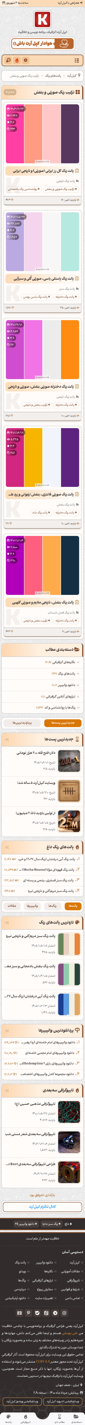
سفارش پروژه (45, 1289)
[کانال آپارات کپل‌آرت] (19, 1313)
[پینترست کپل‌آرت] (28, 1313)
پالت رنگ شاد (40, 512)
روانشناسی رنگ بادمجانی (22, 189)
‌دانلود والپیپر (64, 685)
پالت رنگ (20, 1263)
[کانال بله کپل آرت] (37, 1313)
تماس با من (72, 1298)
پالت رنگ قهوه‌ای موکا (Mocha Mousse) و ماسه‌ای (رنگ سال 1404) (46, 870)
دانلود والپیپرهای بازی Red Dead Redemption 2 (46, 1064)
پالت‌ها (73, 906)
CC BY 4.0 (43, 1362)
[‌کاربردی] (17, 60)
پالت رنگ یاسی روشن (35, 297)
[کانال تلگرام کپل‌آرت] (55, 1313)
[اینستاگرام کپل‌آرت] (64, 1313)
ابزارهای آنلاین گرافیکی (58, 697)
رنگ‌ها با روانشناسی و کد (60, 708)
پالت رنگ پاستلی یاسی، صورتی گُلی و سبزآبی (44, 279)
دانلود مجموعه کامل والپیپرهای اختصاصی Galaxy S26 (46, 1074)
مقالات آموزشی (70, 1271)
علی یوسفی (70, 1333)
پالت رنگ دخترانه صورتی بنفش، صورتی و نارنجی (41, 387)
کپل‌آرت (71, 75)
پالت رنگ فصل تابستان (61, 612)
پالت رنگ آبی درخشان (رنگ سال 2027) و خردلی (46, 859)
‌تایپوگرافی (73, 1281)
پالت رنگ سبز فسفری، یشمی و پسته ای (48, 880)
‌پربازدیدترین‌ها (22, 723)
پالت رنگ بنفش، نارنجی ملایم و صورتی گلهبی (43, 603)
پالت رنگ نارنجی (65, 181)
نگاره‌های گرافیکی (60, 662)
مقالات (12, 906)
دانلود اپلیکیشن (15, 1298)
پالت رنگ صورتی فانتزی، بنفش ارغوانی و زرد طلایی (39, 495)
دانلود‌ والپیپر (44, 1263)
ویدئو (22, 1271)
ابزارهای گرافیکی (42, 1281)
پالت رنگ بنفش (66, 504)
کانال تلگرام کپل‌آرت (42, 1207)
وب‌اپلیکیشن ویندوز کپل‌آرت (22, 1401)
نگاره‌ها (48, 1271)
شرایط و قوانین (70, 1289)
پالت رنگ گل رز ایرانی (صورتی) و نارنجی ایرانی (43, 171)
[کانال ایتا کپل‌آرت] (46, 1313)
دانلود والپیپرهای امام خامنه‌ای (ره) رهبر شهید (47, 1042)
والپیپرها (32, 906)
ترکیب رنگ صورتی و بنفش (59, 189)
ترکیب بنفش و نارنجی (35, 405)
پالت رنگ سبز (67, 289)
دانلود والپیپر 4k (24, 1224)
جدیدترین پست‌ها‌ (63, 723)
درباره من (20, 1289)
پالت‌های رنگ (53, 76)
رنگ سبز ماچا (50, 1224)
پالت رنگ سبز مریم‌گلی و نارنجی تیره (51, 891)
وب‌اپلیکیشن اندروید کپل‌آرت (63, 1401)
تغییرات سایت (44, 1298)
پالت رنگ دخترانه (64, 297)
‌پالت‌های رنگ (64, 674)
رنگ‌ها (53, 906)
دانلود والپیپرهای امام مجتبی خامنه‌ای (49, 1053)
